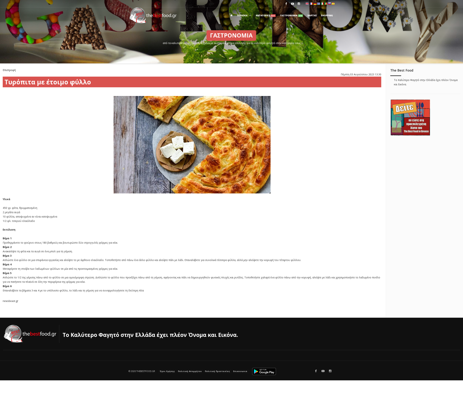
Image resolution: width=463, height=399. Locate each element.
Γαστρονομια (291, 15)
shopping (327, 15)
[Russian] (329, 3)
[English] (307, 3)
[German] (315, 3)
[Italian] (322, 3)
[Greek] (318, 3)
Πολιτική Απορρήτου (190, 371)
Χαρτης (312, 15)
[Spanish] (333, 3)
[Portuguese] (325, 3)
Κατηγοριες (265, 15)
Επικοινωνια (240, 371)
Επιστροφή (9, 70)
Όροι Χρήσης (167, 371)
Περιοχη (242, 15)
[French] (311, 3)
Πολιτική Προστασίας (217, 371)
